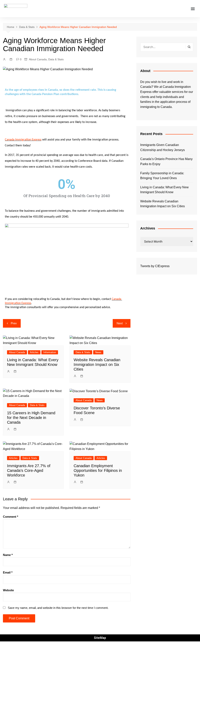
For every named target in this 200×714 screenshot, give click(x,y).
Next (120, 323)
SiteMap (100, 638)
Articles (34, 352)
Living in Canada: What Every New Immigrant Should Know (164, 190)
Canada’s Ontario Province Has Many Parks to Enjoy (166, 161)
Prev (14, 323)
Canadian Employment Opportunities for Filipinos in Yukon (98, 470)
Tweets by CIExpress (155, 266)
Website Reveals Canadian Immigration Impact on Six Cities (97, 364)
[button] (193, 8)
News (98, 352)
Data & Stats (56, 59)
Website (8, 590)
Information (49, 352)
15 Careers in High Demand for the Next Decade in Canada (31, 417)
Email (7, 572)
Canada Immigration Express (23, 139)
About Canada (38, 59)
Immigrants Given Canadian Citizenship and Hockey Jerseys (162, 147)
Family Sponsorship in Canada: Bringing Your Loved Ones (162, 176)
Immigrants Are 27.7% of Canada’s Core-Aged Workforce (28, 470)
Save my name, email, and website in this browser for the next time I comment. (58, 607)
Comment (10, 516)
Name (8, 555)
